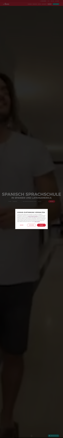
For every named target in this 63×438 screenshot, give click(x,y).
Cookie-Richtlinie (37, 221)
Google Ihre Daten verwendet (33, 216)
